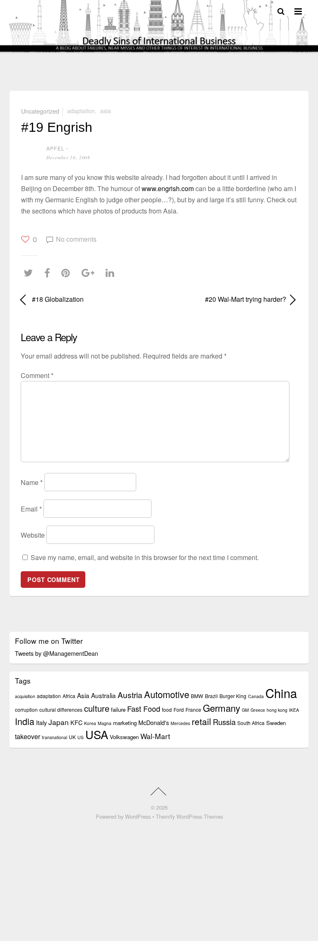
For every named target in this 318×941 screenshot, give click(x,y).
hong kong (277, 710)
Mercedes (180, 723)
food (167, 709)
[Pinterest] (67, 272)
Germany (221, 707)
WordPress (138, 816)
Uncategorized (40, 110)
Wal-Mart (155, 736)
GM (245, 710)
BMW (197, 695)
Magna (104, 723)
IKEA (294, 710)
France (193, 709)
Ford (178, 709)
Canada (256, 696)
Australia (103, 695)
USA (96, 734)
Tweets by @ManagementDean (56, 653)
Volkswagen (124, 737)
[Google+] (90, 272)
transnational (54, 737)
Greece (258, 710)
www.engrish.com (168, 188)
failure (118, 709)
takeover (27, 736)
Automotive (166, 694)
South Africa (251, 722)
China (281, 692)
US (80, 737)
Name (32, 482)
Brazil (211, 695)
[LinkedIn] (112, 272)
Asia (105, 110)
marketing (125, 723)
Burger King (232, 695)
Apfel (55, 148)
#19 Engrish (56, 127)
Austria (130, 694)
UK (72, 736)
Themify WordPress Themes (189, 816)
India (24, 721)
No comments (76, 239)
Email (31, 508)
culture (96, 708)
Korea (90, 723)
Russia (224, 721)
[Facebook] (49, 272)
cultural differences (60, 709)
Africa (69, 695)
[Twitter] (30, 272)
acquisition (25, 696)
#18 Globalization (58, 299)
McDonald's (153, 722)
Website (33, 535)
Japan (58, 722)
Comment (37, 375)
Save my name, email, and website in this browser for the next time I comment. (145, 557)
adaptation (81, 110)
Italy (41, 722)
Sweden (276, 723)
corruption (26, 709)
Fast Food (143, 708)
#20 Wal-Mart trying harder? (226, 299)
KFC (76, 722)
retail (201, 721)
